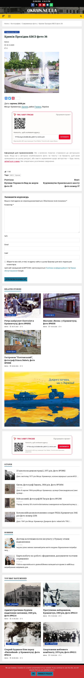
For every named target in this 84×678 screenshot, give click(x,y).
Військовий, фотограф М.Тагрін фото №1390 (39, 498)
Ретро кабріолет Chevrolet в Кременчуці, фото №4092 (19, 322)
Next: (61, 182)
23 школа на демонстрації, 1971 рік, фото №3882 (40, 470)
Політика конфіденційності (57, 268)
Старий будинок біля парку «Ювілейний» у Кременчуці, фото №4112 (22, 652)
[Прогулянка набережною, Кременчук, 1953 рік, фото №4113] (61, 595)
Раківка (38, 107)
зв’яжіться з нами (12, 161)
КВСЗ (12, 175)
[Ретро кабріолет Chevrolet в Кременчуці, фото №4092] (22, 305)
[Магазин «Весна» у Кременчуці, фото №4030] (61, 305)
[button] (3, 16)
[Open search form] (81, 16)
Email (6, 245)
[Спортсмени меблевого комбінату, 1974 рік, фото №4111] (61, 634)
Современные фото (12, 32)
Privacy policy (45, 674)
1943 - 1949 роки (12, 604)
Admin (6, 42)
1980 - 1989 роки (12, 643)
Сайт (6, 253)
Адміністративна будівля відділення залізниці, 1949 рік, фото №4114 (20, 613)
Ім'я (5, 236)
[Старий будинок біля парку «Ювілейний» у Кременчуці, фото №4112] (22, 634)
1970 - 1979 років (51, 643)
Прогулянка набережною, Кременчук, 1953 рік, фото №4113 (60, 611)
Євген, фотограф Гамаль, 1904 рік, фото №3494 (39, 484)
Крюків (25, 107)
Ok (33, 674)
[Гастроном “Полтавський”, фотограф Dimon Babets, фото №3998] (22, 342)
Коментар (9, 205)
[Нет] (81, 671)
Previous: (21, 182)
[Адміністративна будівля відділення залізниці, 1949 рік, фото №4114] (22, 595)
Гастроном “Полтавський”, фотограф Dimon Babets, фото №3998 (19, 360)
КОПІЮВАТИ (64, 137)
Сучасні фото (11, 315)
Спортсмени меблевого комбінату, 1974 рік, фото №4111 (59, 650)
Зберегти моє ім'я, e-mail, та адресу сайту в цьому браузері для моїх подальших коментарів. (39, 263)
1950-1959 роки (50, 604)
